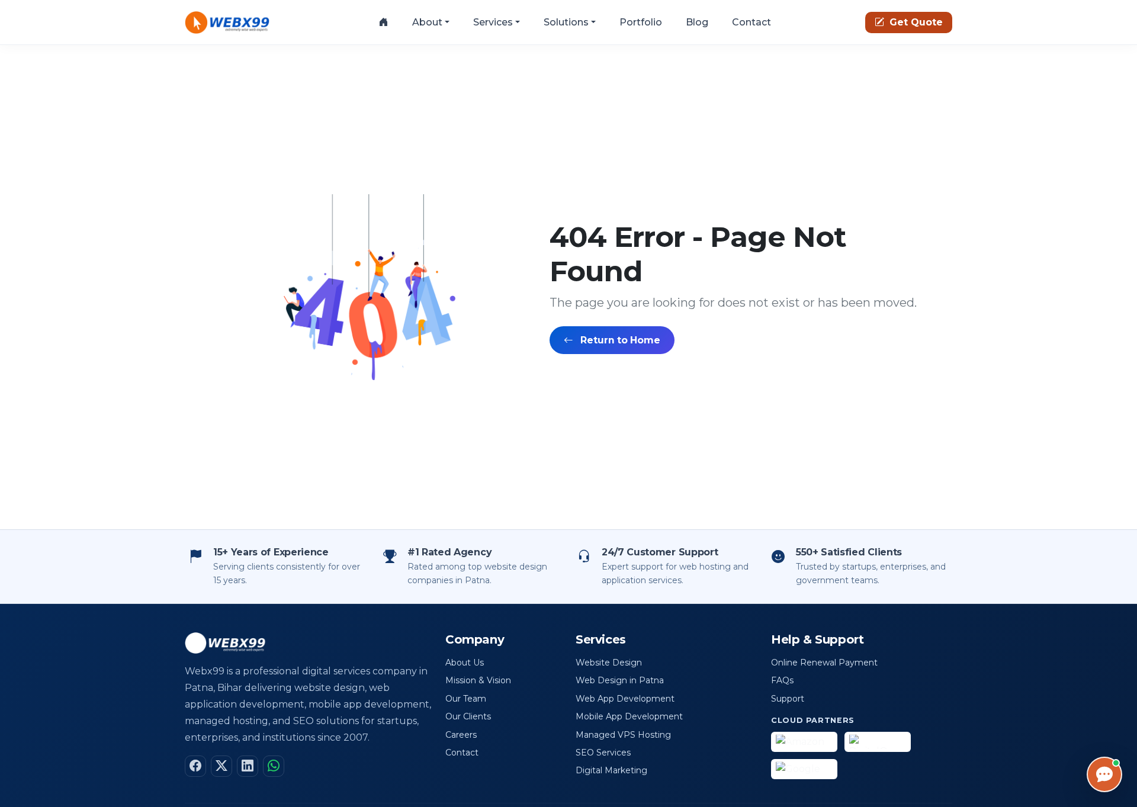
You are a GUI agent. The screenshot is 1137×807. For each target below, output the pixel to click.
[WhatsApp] (273, 766)
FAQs (782, 680)
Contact (751, 22)
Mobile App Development (629, 716)
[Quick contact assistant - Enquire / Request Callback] (1104, 774)
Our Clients (468, 716)
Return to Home (619, 340)
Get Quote (915, 22)
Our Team (465, 698)
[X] (221, 766)
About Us (464, 662)
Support (787, 698)
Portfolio (640, 22)
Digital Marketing (611, 770)
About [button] (427, 22)
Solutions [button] (566, 22)
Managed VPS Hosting (623, 734)
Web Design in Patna (620, 680)
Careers (461, 734)
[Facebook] (195, 766)
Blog (697, 22)
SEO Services (603, 752)
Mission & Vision (478, 680)
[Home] (384, 22)
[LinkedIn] (247, 766)
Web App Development (625, 698)
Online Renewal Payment (824, 662)
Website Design (609, 662)
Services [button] (493, 22)
